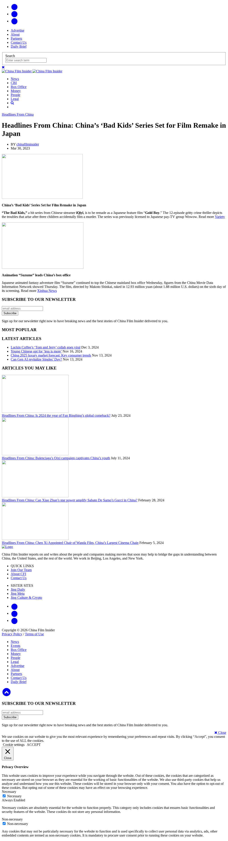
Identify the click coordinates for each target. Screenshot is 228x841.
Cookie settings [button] (13, 745)
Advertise (17, 30)
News (15, 79)
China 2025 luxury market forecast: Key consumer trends (51, 355)
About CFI (18, 574)
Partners (16, 38)
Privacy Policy (12, 634)
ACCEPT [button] (34, 745)
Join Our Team (21, 570)
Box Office (18, 87)
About (15, 34)
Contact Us (18, 42)
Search (10, 56)
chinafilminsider (27, 144)
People (15, 95)
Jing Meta (17, 593)
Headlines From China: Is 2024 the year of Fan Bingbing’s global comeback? (56, 415)
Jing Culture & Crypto (26, 597)
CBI (14, 83)
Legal (15, 99)
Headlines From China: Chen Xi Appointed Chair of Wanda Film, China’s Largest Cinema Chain (70, 543)
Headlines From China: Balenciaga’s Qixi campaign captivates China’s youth (56, 458)
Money (16, 91)
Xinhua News (47, 291)
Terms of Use (34, 634)
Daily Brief (18, 46)
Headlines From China (18, 114)
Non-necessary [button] (12, 819)
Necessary (14, 796)
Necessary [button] (9, 792)
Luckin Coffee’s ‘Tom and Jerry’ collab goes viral (45, 347)
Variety (220, 217)
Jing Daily (18, 589)
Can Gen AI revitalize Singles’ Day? (36, 359)
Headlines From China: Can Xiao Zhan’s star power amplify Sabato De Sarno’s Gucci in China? (69, 500)
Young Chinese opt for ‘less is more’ (36, 351)
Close (221, 732)
